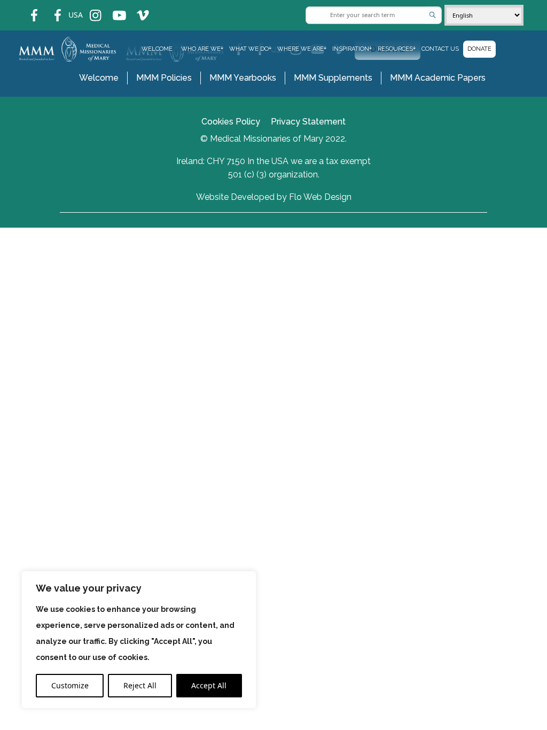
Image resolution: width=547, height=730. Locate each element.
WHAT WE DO (249, 48)
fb (26, 8)
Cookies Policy (230, 122)
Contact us (440, 48)
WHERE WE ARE (300, 48)
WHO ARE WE (201, 48)
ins (88, 8)
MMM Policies (164, 78)
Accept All (208, 685)
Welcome (157, 48)
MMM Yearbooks (242, 78)
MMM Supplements (333, 78)
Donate (479, 48)
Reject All (140, 685)
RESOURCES (395, 48)
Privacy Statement (308, 122)
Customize (70, 685)
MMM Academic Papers (438, 78)
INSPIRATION (350, 48)
